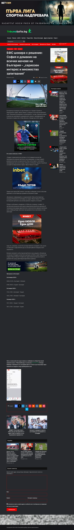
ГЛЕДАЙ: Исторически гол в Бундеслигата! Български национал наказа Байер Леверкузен (40, 454)
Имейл (9, 498)
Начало (9, 38)
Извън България (38, 38)
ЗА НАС (54, 44)
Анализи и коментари (25, 44)
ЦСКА (19, 38)
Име (8, 491)
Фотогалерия (35, 44)
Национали (10, 49)
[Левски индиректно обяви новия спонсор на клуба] (54, 166)
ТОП (15, 49)
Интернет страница (32, 498)
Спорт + (56, 38)
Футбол (24, 38)
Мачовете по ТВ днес (45, 44)
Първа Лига (30, 38)
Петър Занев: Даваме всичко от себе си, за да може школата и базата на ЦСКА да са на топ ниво (27, 454)
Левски (14, 38)
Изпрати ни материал (12, 44)
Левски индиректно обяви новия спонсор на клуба (62, 167)
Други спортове (48, 38)
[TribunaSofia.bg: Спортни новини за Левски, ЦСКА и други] (19, 31)
